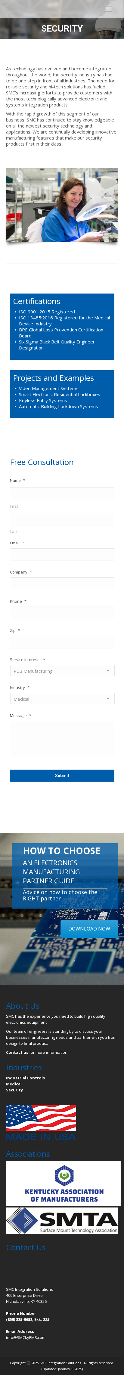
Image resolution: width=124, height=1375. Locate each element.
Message (20, 715)
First (14, 506)
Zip (15, 630)
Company (21, 572)
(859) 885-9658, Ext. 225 (27, 1319)
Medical (14, 1084)
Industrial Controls (25, 1078)
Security (14, 1090)
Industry (19, 687)
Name (17, 480)
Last (14, 531)
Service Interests (27, 659)
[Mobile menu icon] (108, 9)
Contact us (17, 1052)
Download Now (89, 928)
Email (17, 543)
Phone (18, 601)
